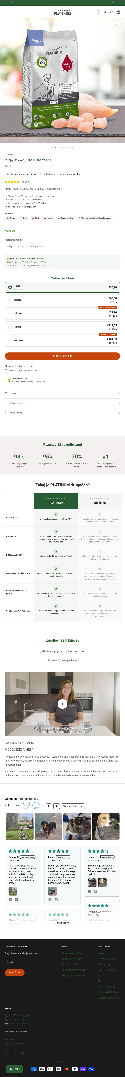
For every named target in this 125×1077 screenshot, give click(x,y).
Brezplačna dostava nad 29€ (62, 2)
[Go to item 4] (106, 826)
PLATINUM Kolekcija (109, 992)
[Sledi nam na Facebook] (6, 1053)
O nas (101, 953)
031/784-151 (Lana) (19, 1019)
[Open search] (49, 806)
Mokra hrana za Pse (72, 959)
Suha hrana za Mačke (73, 970)
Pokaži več (61, 923)
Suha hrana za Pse (72, 953)
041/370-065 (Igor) (19, 1015)
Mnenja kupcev (106, 964)
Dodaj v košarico (63, 356)
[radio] (62, 287)
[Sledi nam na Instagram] (14, 1053)
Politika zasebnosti (15, 1043)
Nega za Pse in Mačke (73, 975)
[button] (98, 12)
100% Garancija (106, 970)
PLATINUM (9, 154)
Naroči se (14, 972)
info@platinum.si (18, 1023)
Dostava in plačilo (107, 959)
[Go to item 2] (48, 826)
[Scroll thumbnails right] (116, 826)
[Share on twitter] (16, 900)
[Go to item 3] (77, 826)
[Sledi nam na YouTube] (22, 1053)
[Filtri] (56, 806)
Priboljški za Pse (70, 964)
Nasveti (102, 981)
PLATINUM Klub (106, 986)
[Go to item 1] (20, 826)
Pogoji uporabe (13, 1039)
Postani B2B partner (109, 997)
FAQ (100, 975)
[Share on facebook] (10, 900)
